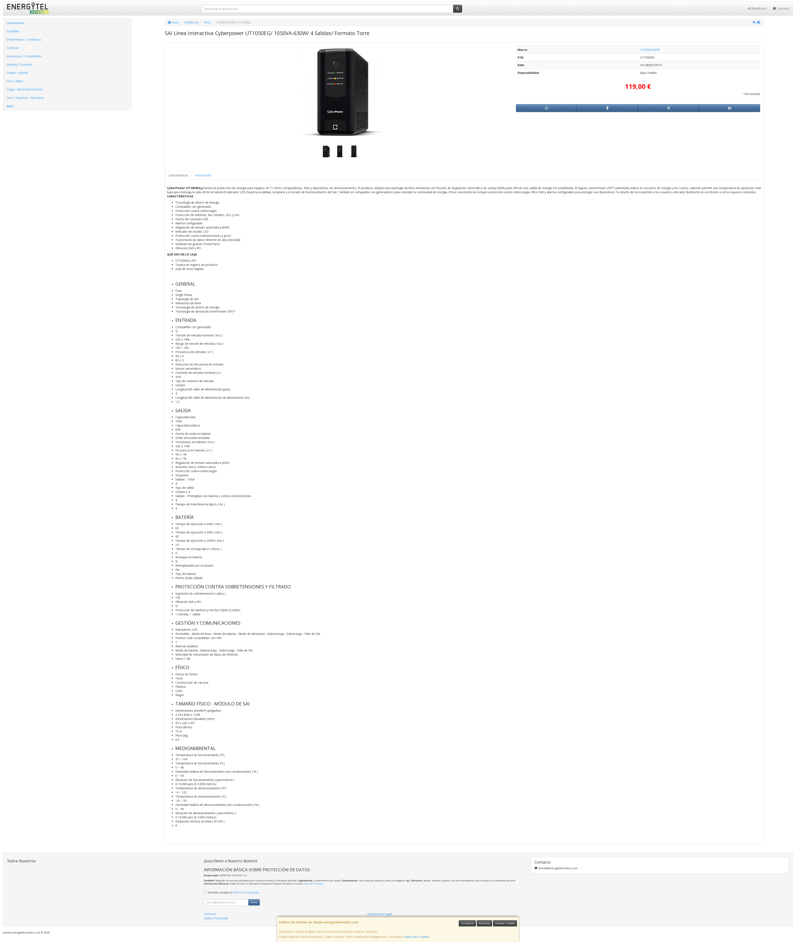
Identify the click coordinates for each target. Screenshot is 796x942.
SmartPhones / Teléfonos (23, 40)
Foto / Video (14, 81)
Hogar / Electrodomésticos (24, 89)
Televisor (12, 48)
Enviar (253, 902)
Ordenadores (15, 23)
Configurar (467, 923)
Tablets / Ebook (17, 73)
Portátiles (12, 31)
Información (203, 175)
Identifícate (758, 8)
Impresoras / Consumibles (24, 56)
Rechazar (484, 923)
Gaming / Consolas (19, 64)
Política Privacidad (216, 918)
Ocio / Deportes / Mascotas (25, 98)
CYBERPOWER (650, 50)
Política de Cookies (416, 937)
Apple (10, 106)
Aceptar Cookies (505, 923)
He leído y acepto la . (233, 892)
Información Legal (379, 914)
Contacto (783, 8)
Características (178, 175)
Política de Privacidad (313, 883)
